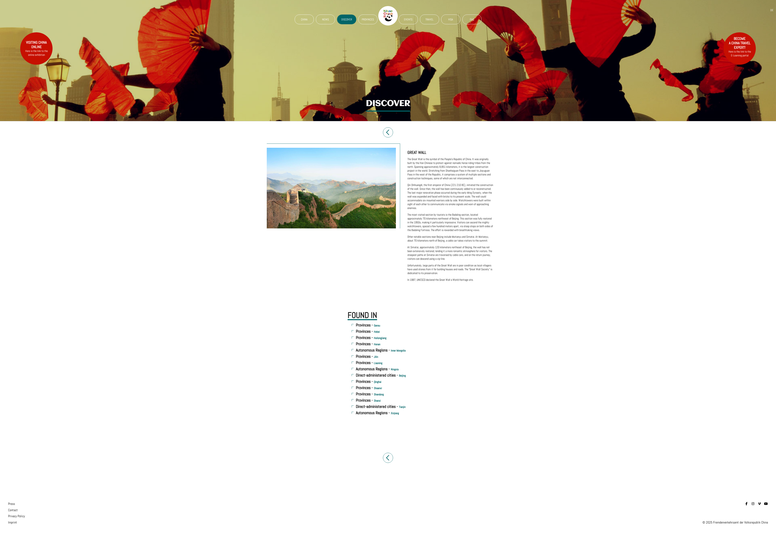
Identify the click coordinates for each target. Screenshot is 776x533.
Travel (429, 19)
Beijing (402, 375)
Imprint (12, 522)
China (304, 19)
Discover (346, 19)
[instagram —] (753, 503)
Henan (377, 344)
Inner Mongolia (398, 350)
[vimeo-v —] (759, 503)
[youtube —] (766, 503)
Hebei (377, 332)
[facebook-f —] (746, 503)
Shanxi (377, 400)
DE (771, 10)
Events (408, 19)
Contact (13, 510)
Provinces (368, 19)
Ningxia (395, 369)
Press (11, 504)
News (325, 19)
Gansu (377, 325)
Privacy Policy (16, 516)
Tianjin (402, 407)
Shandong (379, 394)
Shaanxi (378, 388)
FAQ (472, 19)
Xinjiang (395, 413)
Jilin (376, 357)
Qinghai (377, 382)
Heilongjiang (380, 338)
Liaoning (378, 363)
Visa (450, 19)
